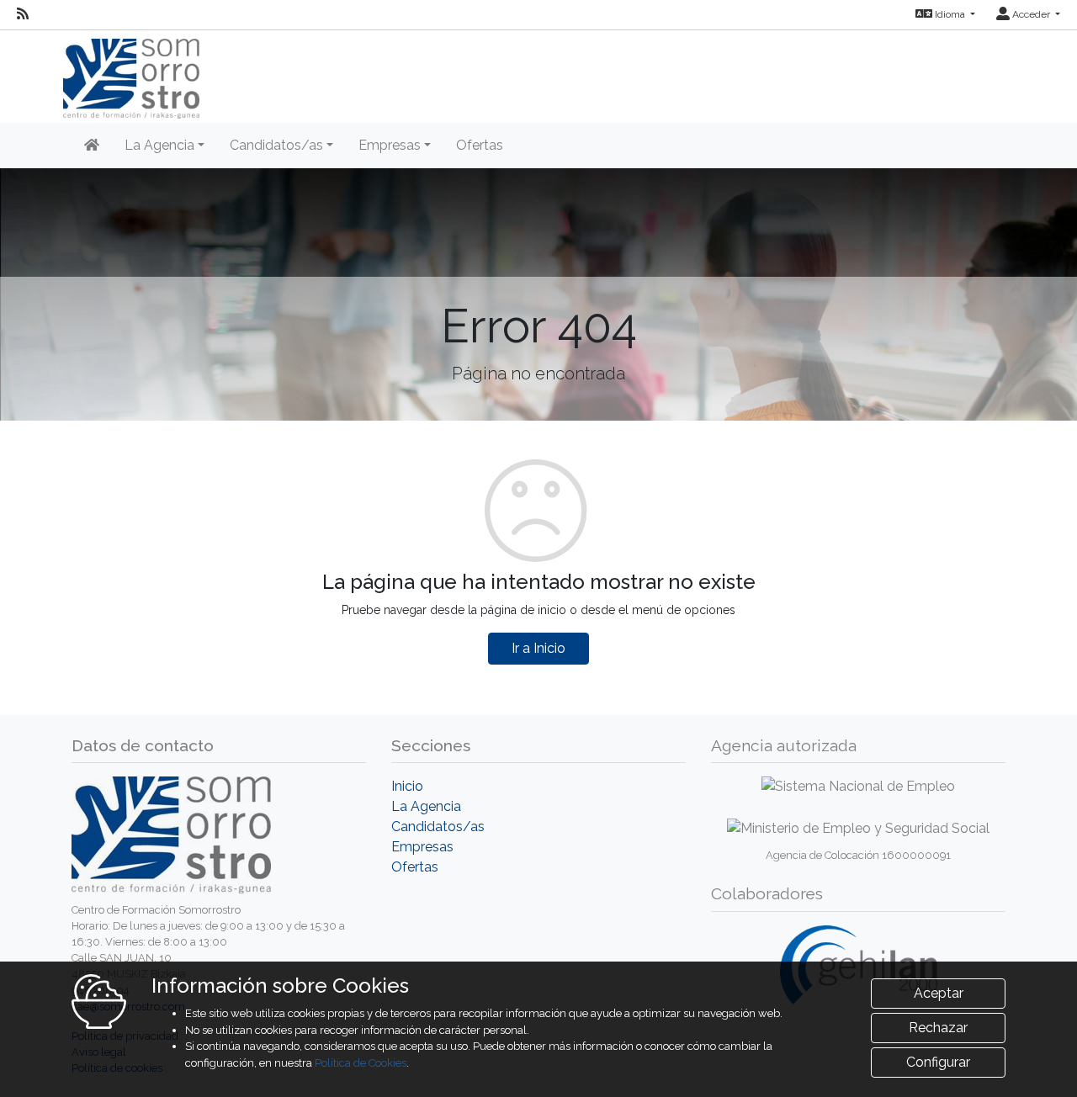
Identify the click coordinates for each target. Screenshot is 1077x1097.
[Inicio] (92, 145)
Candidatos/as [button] (276, 145)
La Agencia (426, 806)
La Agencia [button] (159, 145)
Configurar (938, 1062)
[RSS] (23, 14)
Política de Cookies (360, 1063)
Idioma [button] (950, 14)
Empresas (422, 847)
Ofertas (479, 145)
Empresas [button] (389, 145)
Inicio (407, 786)
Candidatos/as (438, 827)
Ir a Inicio (538, 648)
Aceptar (938, 993)
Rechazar (938, 1028)
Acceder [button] (1031, 14)
